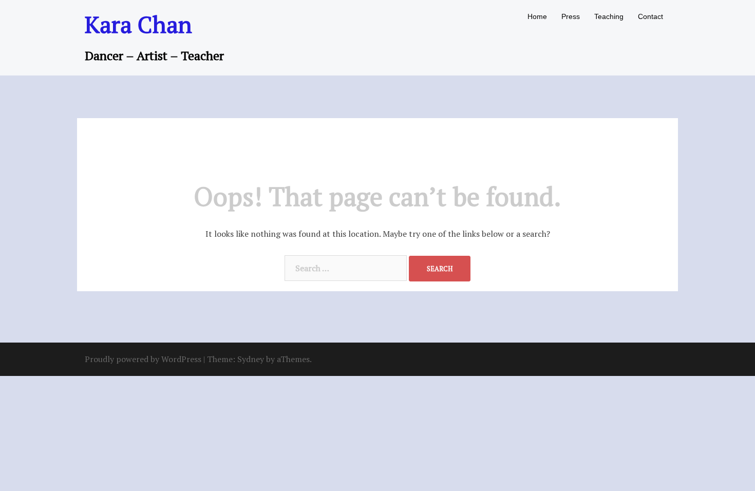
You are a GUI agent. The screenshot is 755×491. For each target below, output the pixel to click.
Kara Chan (138, 24)
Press (570, 16)
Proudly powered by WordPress (143, 359)
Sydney (250, 359)
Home (537, 16)
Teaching (609, 16)
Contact (650, 16)
